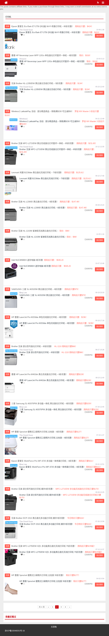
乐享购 (54, 627)
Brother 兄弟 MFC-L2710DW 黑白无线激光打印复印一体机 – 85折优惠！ (51, 149)
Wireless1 (23, 119)
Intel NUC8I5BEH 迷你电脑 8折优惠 (35, 266)
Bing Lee (23, 292)
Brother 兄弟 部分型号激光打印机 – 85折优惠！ (40, 352)
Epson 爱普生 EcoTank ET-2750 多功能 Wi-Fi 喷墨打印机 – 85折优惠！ (50, 32)
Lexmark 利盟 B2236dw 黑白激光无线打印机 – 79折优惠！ (45, 178)
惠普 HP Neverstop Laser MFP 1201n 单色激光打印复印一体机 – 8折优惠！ (52, 61)
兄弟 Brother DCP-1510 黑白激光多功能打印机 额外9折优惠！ (46, 524)
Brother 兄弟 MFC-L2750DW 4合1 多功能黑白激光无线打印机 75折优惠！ (51, 552)
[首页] (6, 2)
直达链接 (99, 36)
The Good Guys (26, 30)
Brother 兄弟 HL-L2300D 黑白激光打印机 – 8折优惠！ (42, 207)
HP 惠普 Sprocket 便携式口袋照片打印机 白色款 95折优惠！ (46, 581)
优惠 (7, 26)
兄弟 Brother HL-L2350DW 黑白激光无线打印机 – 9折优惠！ (45, 89)
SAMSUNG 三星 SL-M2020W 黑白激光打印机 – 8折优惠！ (45, 295)
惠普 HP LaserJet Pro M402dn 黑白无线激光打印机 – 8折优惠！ (47, 380)
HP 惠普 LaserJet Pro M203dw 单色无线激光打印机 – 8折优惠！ (47, 323)
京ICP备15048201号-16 (15, 631)
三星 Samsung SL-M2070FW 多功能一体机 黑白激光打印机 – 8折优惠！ (51, 409)
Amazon (22, 59)
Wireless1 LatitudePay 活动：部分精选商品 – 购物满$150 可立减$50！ (50, 121)
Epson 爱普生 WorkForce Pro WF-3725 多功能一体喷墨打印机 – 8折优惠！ (52, 467)
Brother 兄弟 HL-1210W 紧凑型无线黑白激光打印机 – (42, 237)
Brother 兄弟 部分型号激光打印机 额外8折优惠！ (40, 495)
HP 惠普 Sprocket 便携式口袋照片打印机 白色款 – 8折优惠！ (46, 438)
